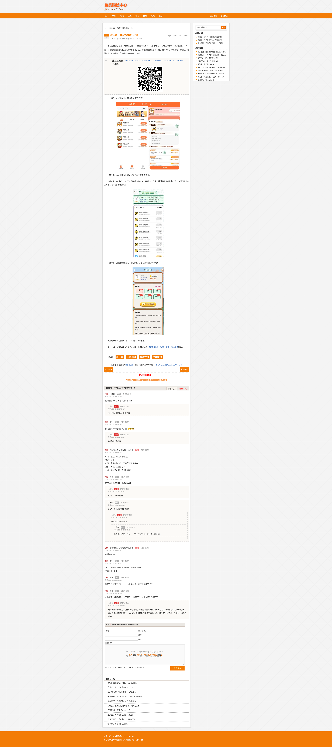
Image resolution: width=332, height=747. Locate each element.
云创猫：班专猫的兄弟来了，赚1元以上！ (124, 706)
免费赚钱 (125, 28)
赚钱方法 (144, 357)
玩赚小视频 (164, 347)
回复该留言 (127, 394)
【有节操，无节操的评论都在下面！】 (120, 388)
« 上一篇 (109, 369)
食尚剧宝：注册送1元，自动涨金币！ (123, 701)
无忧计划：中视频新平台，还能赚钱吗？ (212, 67)
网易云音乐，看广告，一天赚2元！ (122, 719)
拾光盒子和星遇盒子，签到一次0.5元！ (211, 77)
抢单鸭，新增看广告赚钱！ (118, 724)
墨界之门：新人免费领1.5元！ (208, 58)
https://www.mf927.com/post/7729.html (168, 365)
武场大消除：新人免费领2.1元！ (209, 61)
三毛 (130, 16)
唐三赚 (119, 357)
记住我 (109, 643)
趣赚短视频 (153, 347)
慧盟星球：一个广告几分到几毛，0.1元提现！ (213, 55)
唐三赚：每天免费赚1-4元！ (124, 35)
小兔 (113, 406)
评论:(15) (171, 389)
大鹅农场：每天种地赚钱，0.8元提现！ (211, 74)
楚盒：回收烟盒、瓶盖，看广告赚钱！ (123, 683)
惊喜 (137, 16)
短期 (122, 16)
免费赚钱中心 (118, 5)
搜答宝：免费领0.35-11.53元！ (208, 64)
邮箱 (139, 635)
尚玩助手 (174, 347)
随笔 (153, 16)
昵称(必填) (142, 631)
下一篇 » (184, 369)
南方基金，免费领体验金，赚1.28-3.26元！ (213, 52)
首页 (106, 16)
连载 (145, 16)
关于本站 (107, 736)
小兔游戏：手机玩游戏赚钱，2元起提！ (211, 43)
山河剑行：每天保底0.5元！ (207, 80)
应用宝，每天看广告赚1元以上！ (121, 715)
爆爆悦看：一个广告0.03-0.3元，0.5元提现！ (126, 696)
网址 (139, 639)
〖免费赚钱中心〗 (129, 740)
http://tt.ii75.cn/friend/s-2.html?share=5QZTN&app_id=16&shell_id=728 (154, 61)
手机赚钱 (131, 357)
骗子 (161, 16)
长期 (114, 16)
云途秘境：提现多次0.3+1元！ (120, 710)
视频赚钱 (157, 357)
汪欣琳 (115, 394)
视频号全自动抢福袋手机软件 (124, 450)
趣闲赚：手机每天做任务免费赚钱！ (210, 37)
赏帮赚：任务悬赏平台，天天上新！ (210, 40)
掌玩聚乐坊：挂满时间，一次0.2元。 (122, 692)
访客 (114, 422)
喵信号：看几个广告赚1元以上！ (121, 687)
